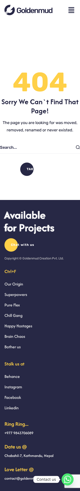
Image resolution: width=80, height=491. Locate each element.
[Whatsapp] (68, 479)
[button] (40, 169)
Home (27, 55)
